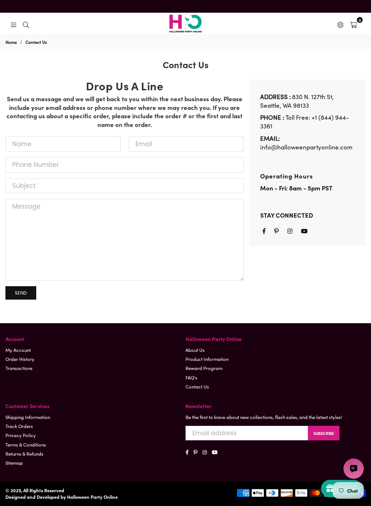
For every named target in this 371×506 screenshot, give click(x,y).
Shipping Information (27, 417)
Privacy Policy (20, 435)
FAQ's (191, 377)
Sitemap (14, 462)
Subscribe (323, 433)
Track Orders (19, 426)
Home (11, 42)
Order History (19, 358)
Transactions (19, 368)
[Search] (26, 23)
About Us (195, 349)
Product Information (207, 358)
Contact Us (197, 386)
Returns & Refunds (24, 453)
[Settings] (340, 23)
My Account (18, 349)
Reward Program (204, 368)
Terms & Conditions (25, 444)
